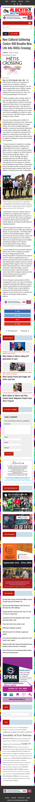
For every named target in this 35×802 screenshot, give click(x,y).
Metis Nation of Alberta (20, 758)
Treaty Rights (28, 393)
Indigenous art (10, 753)
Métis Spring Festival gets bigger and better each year (16, 378)
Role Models (13, 374)
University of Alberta (12, 780)
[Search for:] (17, 714)
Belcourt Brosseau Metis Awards (23, 738)
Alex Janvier (23, 729)
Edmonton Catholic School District (20, 747)
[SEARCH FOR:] (17, 27)
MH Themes (25, 800)
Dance (18, 372)
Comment (7, 424)
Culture (13, 372)
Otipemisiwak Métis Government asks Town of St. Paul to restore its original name (17, 613)
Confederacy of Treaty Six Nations (12, 744)
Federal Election (16, 751)
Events (22, 372)
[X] (14, 4)
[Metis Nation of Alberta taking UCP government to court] (17, 349)
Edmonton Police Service (9, 749)
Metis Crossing (13, 52)
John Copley (28, 372)
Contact (28, 1)
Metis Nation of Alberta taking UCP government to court (16, 357)
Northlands (25, 769)
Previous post (12, 331)
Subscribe (13, 1)
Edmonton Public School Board (23, 749)
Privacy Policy (21, 798)
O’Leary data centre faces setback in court (14, 624)
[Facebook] (17, 4)
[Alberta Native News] (17, 11)
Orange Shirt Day (20, 771)
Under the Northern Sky (14, 778)
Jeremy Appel (17, 351)
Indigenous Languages (19, 753)
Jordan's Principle (22, 755)
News (8, 353)
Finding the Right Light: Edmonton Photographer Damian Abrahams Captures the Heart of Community (17, 645)
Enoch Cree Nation (7, 751)
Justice (24, 351)
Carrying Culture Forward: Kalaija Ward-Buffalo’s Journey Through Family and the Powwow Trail (17, 600)
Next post (24, 331)
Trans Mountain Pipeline (18, 774)
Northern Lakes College (15, 769)
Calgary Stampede (7, 740)
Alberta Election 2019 (14, 727)
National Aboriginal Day (16, 760)
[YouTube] (20, 4)
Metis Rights (11, 393)
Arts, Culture (7, 372)
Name (6, 437)
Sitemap (28, 798)
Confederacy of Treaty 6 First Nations (20, 741)
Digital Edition (8, 747)
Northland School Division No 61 (10, 771)
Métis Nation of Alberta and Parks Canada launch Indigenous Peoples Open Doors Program (17, 398)
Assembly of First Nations (17, 735)
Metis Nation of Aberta (9, 55)
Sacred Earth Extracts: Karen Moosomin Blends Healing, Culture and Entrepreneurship (17, 651)
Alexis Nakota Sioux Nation (13, 729)
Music (4, 374)
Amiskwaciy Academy (10, 732)
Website (6, 448)
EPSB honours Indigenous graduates (12, 628)
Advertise (20, 1)
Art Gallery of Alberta (24, 732)
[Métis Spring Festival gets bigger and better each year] (17, 370)
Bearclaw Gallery (9, 738)
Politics (12, 353)
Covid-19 (26, 743)
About (6, 1)
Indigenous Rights (8, 351)
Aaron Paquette (6, 727)
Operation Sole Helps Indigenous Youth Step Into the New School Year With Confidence (16, 606)
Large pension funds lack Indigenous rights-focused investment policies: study (16, 619)
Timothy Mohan (9, 773)
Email (6, 442)
